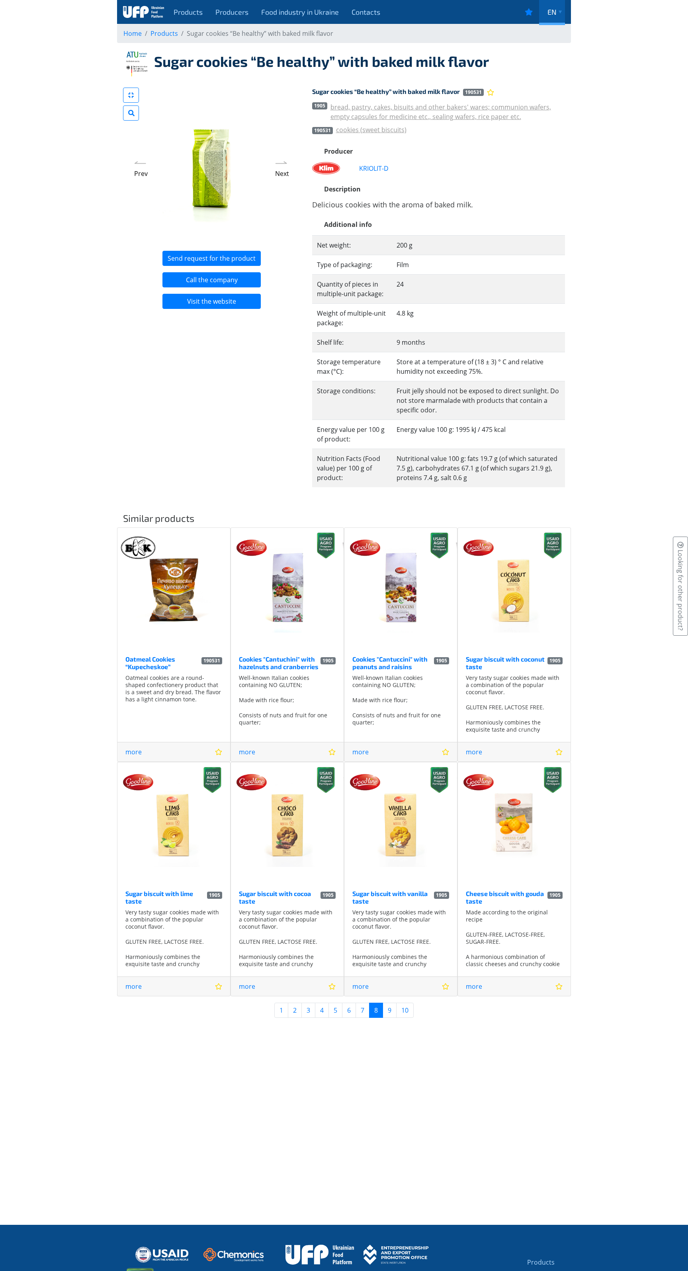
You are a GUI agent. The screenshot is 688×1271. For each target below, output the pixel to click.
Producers (231, 12)
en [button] (552, 12)
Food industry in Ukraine (300, 12)
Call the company (212, 279)
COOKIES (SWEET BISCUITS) (371, 129)
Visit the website (211, 301)
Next (282, 173)
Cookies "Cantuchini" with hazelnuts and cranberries (279, 662)
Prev (141, 173)
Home (132, 33)
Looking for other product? (680, 589)
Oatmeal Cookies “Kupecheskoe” (150, 662)
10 (404, 1010)
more (133, 752)
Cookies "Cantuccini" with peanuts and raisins (390, 662)
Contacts (366, 12)
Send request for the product (212, 258)
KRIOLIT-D (374, 168)
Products (188, 12)
